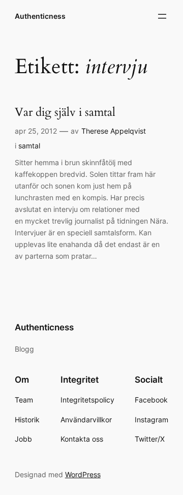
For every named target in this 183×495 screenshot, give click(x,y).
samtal (29, 145)
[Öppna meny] (162, 16)
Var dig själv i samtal (65, 112)
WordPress (83, 474)
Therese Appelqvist (113, 131)
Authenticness (40, 16)
